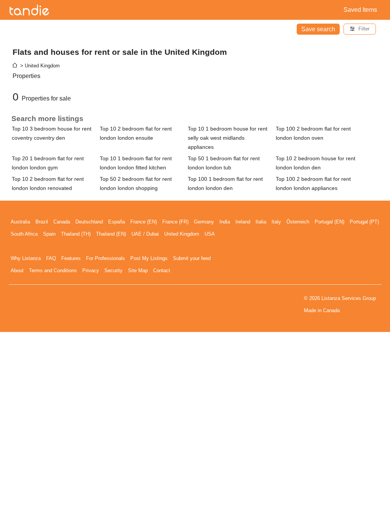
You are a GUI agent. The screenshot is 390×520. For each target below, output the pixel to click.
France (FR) (175, 222)
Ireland (242, 222)
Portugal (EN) (329, 222)
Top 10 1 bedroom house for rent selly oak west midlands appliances (227, 138)
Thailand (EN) (111, 234)
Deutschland (89, 222)
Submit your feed (192, 258)
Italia (261, 222)
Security (113, 270)
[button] (360, 29)
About (17, 270)
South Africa (24, 234)
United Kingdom (181, 234)
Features (71, 258)
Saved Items (360, 9)
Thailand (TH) (76, 234)
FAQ (51, 258)
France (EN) (143, 222)
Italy (276, 222)
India (224, 222)
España (116, 222)
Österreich (297, 222)
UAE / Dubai (145, 234)
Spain (49, 234)
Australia (20, 222)
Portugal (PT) (364, 222)
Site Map (138, 270)
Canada (61, 222)
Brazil (41, 222)
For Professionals (105, 258)
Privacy (90, 270)
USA (210, 234)
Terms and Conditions (53, 270)
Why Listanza (26, 258)
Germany (204, 222)
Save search (318, 29)
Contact (161, 270)
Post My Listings (149, 258)
